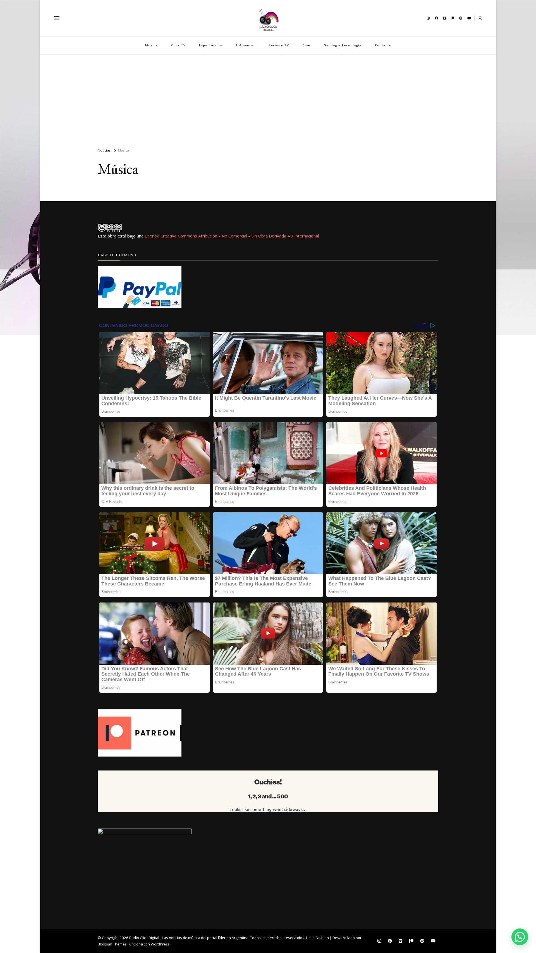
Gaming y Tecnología (343, 45)
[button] (519, 936)
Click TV (178, 45)
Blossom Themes (112, 944)
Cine (306, 45)
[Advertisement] (268, 99)
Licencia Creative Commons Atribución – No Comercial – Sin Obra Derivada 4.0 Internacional (232, 236)
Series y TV (279, 45)
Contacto (383, 45)
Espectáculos (211, 45)
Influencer (245, 45)
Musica (151, 45)
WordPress (160, 944)
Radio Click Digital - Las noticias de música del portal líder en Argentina (188, 937)
